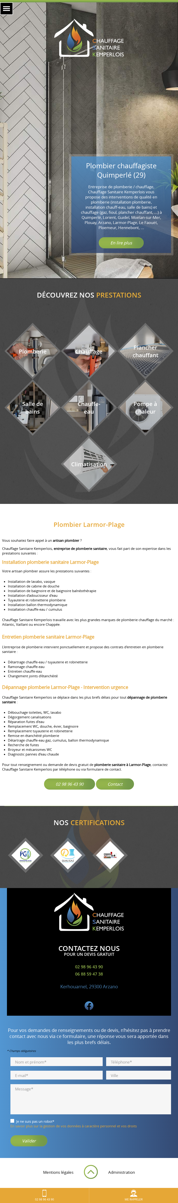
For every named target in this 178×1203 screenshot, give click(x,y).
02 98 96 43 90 (69, 784)
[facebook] (89, 1008)
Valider (29, 1141)
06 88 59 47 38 (89, 974)
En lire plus (121, 243)
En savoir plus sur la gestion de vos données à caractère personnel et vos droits (73, 1126)
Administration (121, 1172)
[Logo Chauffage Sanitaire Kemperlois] (89, 38)
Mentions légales (58, 1172)
